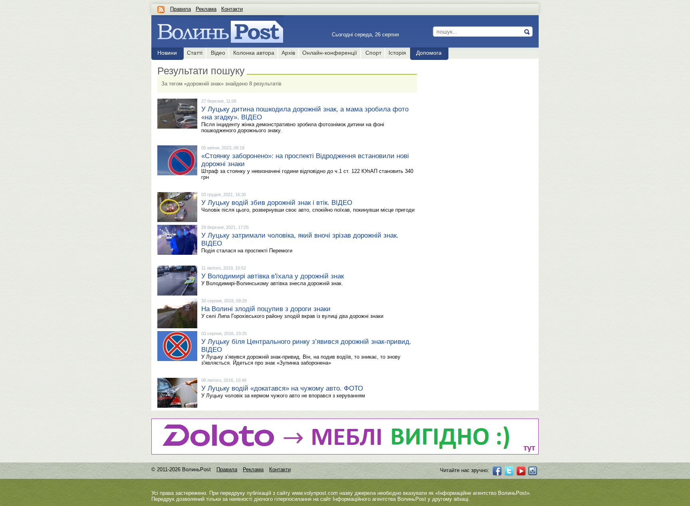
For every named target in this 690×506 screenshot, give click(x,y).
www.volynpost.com (315, 493)
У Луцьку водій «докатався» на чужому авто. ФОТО (282, 388)
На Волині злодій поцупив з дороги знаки (266, 309)
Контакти (232, 9)
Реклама (206, 9)
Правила (180, 9)
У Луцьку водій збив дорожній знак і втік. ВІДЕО (276, 202)
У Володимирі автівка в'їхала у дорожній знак (272, 276)
